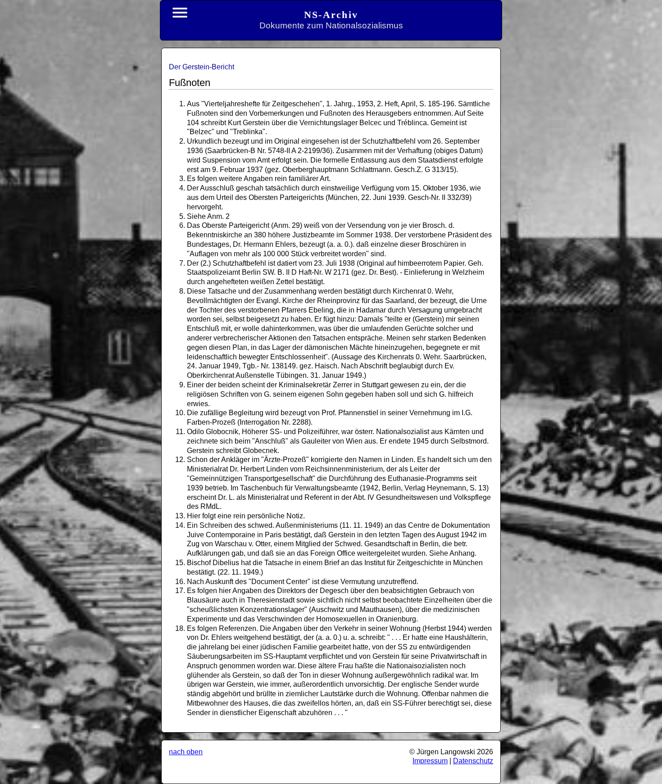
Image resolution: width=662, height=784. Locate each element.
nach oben (186, 752)
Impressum (430, 761)
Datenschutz (473, 761)
